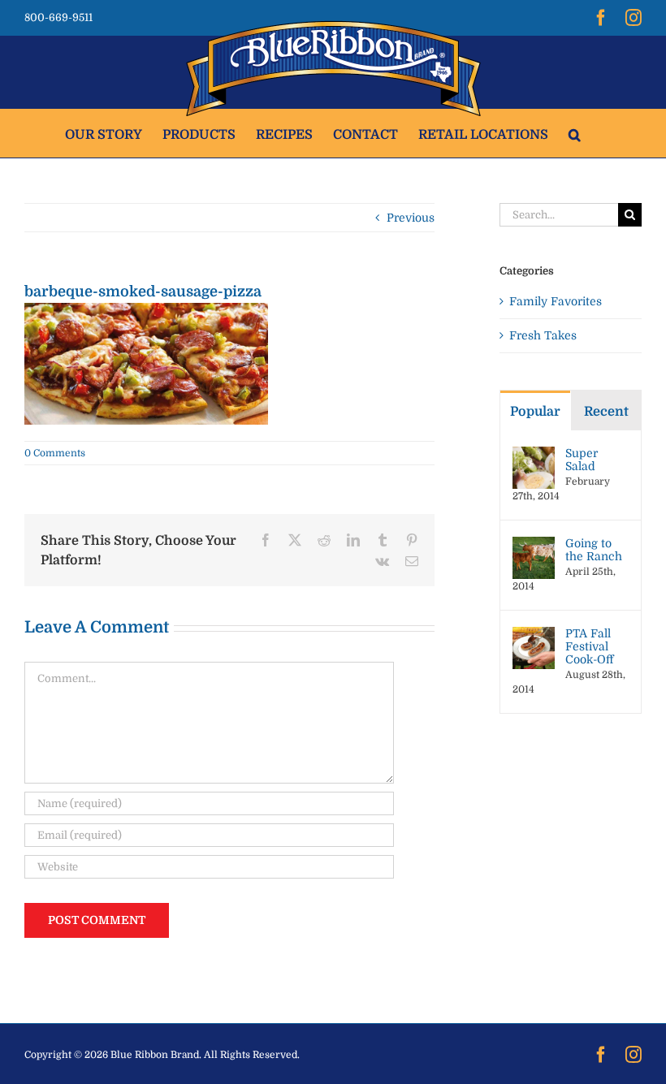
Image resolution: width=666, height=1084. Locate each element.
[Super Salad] (533, 454)
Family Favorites (555, 301)
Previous (411, 217)
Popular (535, 411)
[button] (575, 133)
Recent (606, 411)
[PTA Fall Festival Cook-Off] (533, 634)
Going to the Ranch (593, 550)
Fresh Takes (543, 335)
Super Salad (581, 460)
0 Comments (54, 453)
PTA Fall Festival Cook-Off (589, 646)
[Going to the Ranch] (533, 544)
